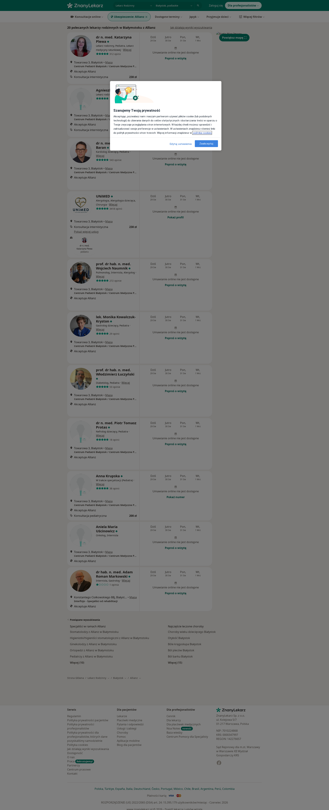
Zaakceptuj (206, 143)
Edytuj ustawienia (181, 144)
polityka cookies (202, 132)
